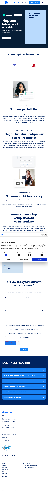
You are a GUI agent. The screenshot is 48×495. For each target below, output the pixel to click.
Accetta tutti (39, 259)
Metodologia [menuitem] (4, 467)
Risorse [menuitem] (3, 471)
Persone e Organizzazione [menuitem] (8, 461)
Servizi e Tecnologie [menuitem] (27, 461)
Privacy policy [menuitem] (11, 490)
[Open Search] (22, 2)
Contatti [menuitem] (3, 479)
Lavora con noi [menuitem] (5, 473)
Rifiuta (8, 259)
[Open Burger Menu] (43, 2)
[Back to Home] (12, 2)
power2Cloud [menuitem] (4, 463)
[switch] (18, 255)
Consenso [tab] (8, 238)
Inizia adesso (6, 38)
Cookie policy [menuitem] (17, 490)
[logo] (7, 412)
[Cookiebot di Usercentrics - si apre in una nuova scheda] (41, 235)
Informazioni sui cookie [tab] (39, 238)
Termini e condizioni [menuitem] (25, 490)
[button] (35, 15)
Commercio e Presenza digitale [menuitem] (29, 467)
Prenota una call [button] (35, 2)
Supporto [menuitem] (4, 476)
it (25, 2)
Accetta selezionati (24, 259)
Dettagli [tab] (24, 238)
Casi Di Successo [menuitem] (5, 469)
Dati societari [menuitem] (4, 490)
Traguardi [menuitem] (4, 465)
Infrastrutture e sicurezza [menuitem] (27, 463)
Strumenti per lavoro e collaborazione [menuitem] (30, 465)
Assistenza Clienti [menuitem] (5, 481)
